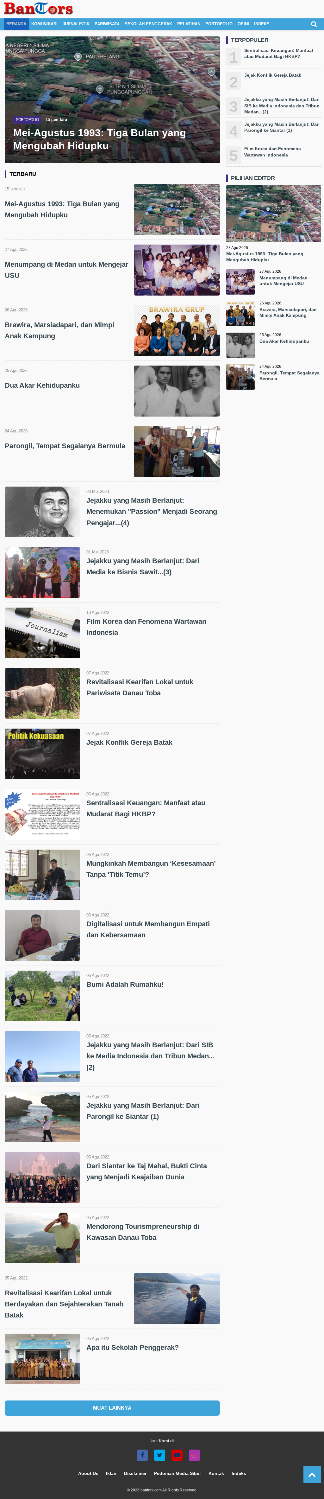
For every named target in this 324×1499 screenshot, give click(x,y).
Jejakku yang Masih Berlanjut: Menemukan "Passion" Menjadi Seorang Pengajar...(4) (151, 511)
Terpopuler (249, 40)
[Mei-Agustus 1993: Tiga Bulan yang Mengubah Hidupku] (273, 240)
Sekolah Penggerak (148, 24)
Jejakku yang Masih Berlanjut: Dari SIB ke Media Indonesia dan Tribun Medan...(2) (150, 1056)
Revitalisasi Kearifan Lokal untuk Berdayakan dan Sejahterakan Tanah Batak (64, 1304)
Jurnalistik (76, 24)
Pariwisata (107, 24)
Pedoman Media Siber (177, 1473)
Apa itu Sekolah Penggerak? (132, 1347)
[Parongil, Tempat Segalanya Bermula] (240, 378)
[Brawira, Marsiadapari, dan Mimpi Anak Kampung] (240, 315)
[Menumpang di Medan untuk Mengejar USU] (240, 283)
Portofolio (219, 24)
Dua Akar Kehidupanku (42, 385)
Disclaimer (135, 1473)
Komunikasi (44, 24)
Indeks (262, 24)
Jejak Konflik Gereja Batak (129, 742)
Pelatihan (188, 24)
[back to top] (312, 1474)
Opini (243, 24)
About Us (88, 1473)
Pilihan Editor (253, 178)
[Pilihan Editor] (273, 183)
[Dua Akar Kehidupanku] (240, 347)
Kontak (216, 1473)
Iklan (111, 1473)
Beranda (16, 24)
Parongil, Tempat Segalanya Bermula (65, 446)
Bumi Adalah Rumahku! (125, 984)
